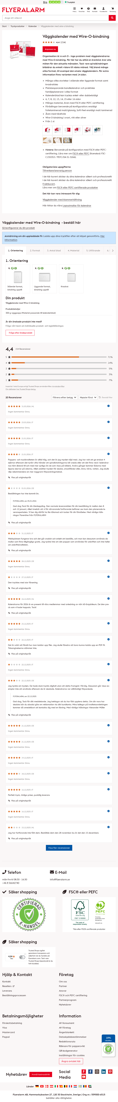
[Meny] (25, 955)
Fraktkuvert (49, 183)
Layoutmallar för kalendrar (77, 205)
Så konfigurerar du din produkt (18, 227)
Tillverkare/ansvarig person (57, 170)
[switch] (22, 957)
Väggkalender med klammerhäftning (62, 199)
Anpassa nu (50, 49)
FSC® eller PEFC (81, 153)
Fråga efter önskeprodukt (20, 332)
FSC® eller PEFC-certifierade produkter (77, 187)
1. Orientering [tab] (15, 250)
